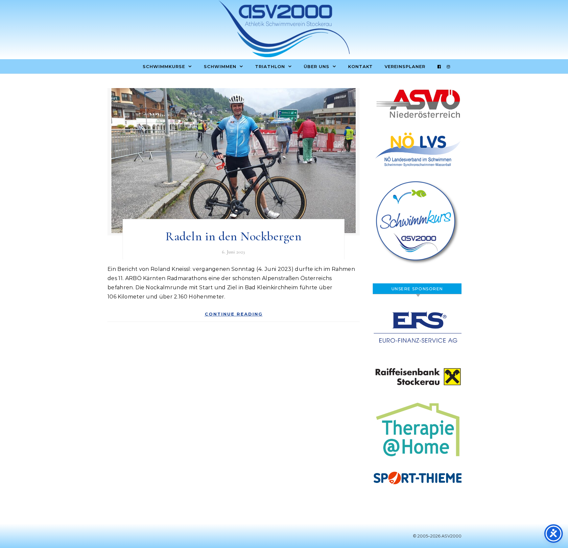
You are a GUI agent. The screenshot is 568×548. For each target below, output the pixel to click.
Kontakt (360, 66)
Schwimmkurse (164, 66)
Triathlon (270, 66)
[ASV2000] (284, 30)
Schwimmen (220, 66)
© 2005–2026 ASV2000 (437, 535)
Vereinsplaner (405, 66)
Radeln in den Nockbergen (233, 236)
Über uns (316, 66)
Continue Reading (234, 314)
